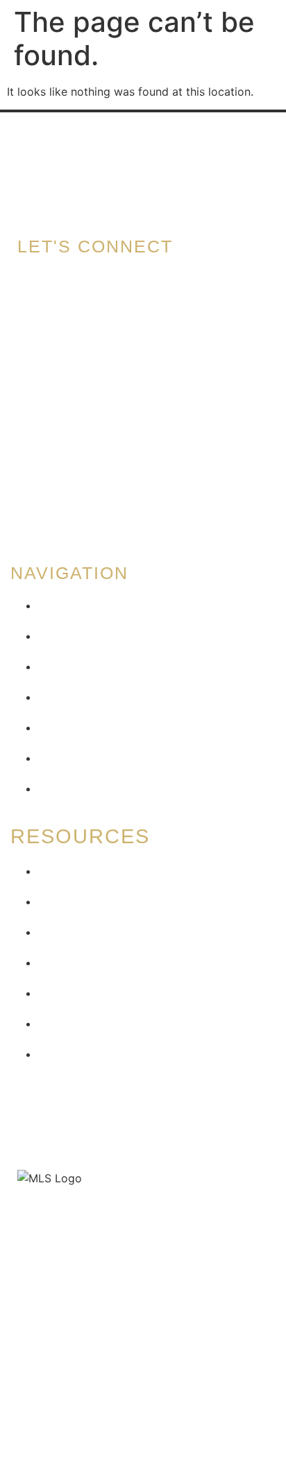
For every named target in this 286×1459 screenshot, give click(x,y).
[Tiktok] (76, 506)
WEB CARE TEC (225, 1221)
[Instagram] (34, 506)
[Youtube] (118, 506)
